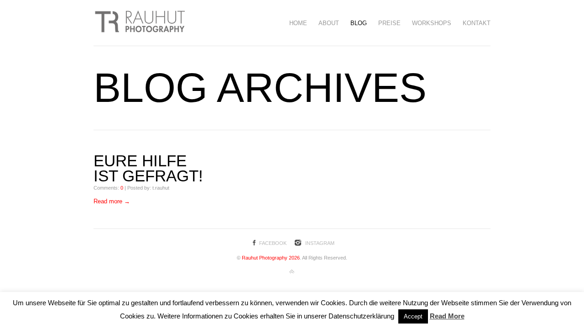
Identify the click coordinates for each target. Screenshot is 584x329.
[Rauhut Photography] (139, 23)
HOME (298, 23)
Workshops (431, 23)
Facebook (273, 243)
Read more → (112, 201)
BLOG (358, 23)
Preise (389, 23)
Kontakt (476, 23)
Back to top (292, 272)
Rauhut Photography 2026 (270, 257)
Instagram (319, 243)
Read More (447, 316)
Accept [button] (413, 316)
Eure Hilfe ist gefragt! (148, 168)
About (328, 23)
